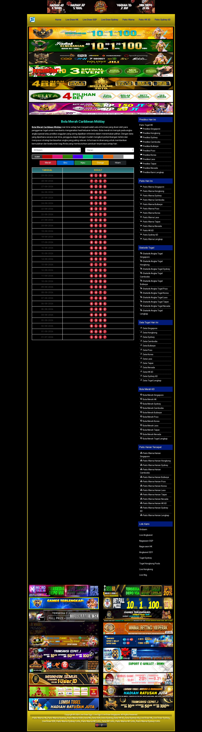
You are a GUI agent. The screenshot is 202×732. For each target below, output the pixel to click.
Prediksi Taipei (149, 164)
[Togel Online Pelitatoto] (101, 96)
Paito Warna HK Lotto (91, 721)
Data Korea (147, 354)
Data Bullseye (149, 345)
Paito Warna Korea (151, 213)
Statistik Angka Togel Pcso (155, 289)
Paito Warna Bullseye (152, 204)
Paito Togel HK (146, 125)
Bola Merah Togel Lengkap (155, 438)
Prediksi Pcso (148, 150)
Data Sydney (148, 337)
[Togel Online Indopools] (138, 679)
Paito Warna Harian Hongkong (156, 461)
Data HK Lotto (108, 721)
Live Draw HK (72, 19)
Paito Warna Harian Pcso (154, 481)
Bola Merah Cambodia (153, 408)
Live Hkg (143, 575)
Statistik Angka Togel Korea (155, 293)
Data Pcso (147, 350)
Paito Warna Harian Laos (154, 490)
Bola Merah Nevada (151, 434)
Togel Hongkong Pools (149, 563)
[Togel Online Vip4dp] (138, 616)
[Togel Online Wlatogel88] (64, 666)
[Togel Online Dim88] (101, 46)
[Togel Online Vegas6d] (64, 629)
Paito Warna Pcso (150, 208)
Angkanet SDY (146, 552)
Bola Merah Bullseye (152, 412)
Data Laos (147, 359)
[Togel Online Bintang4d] (64, 654)
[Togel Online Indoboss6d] (138, 591)
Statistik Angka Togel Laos (155, 297)
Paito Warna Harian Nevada (155, 499)
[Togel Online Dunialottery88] (138, 629)
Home (58, 19)
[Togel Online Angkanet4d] (138, 666)
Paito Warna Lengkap (152, 239)
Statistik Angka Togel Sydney (156, 269)
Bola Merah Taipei (151, 430)
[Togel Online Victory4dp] (64, 603)
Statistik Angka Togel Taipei (155, 302)
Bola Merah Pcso (150, 417)
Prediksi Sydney (150, 137)
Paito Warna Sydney (152, 195)
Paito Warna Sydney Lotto (68, 721)
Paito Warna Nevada (152, 226)
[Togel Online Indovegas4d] (138, 704)
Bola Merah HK (149, 399)
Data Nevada (148, 367)
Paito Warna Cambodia (153, 200)
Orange (100, 162)
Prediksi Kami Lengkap (153, 172)
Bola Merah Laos (150, 425)
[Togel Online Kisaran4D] (101, 71)
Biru (65, 162)
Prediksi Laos (148, 159)
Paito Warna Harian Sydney (155, 465)
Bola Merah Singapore (153, 395)
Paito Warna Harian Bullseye (155, 477)
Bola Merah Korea (150, 421)
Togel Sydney (145, 558)
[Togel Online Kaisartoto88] (64, 692)
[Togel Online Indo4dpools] (64, 704)
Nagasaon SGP (146, 541)
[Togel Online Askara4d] (64, 641)
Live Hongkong (146, 569)
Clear (37, 157)
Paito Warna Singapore (153, 187)
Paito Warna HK (39, 718)
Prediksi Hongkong (151, 133)
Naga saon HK (145, 546)
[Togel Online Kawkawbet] (64, 616)
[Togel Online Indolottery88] (138, 654)
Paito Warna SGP (75, 718)
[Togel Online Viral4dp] (101, 109)
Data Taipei (147, 363)
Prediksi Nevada (150, 168)
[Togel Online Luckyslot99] (138, 603)
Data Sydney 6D (150, 376)
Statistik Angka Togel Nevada (156, 306)
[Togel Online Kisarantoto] (101, 83)
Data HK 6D (147, 372)
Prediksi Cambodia (151, 142)
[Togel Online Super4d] (101, 58)
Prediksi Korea (149, 155)
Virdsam (143, 529)
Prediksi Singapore (151, 129)
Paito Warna (128, 19)
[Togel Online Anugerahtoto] (138, 641)
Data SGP (96, 718)
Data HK (87, 718)
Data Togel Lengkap (151, 380)
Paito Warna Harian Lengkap (155, 515)
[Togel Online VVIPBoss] (101, 33)
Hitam (118, 162)
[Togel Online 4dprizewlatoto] (64, 679)
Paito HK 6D (144, 19)
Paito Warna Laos (150, 217)
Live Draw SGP (90, 19)
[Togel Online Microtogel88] (64, 591)
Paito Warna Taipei (151, 222)
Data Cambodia (149, 341)
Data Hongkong (149, 332)
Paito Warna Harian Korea (154, 486)
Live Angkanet (146, 535)
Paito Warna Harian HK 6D (154, 503)
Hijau (83, 162)
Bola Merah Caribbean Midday (83, 121)
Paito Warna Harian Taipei (154, 494)
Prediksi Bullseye (150, 146)
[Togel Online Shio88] (138, 692)
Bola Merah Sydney (151, 404)
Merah (48, 162)
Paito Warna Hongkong (153, 191)
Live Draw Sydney (109, 19)
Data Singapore (149, 328)
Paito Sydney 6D (163, 19)
